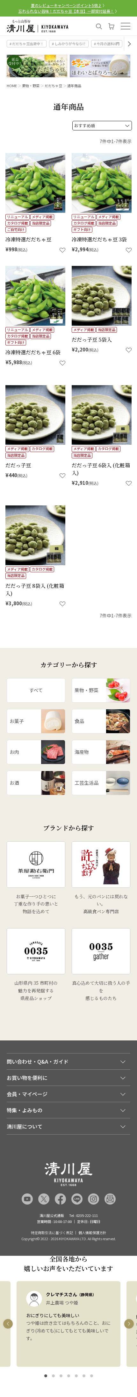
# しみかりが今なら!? (68, 43)
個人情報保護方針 (92, 1232)
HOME (12, 85)
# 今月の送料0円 (106, 43)
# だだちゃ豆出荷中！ (27, 43)
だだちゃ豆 (53, 85)
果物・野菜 (31, 85)
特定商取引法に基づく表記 (52, 1232)
